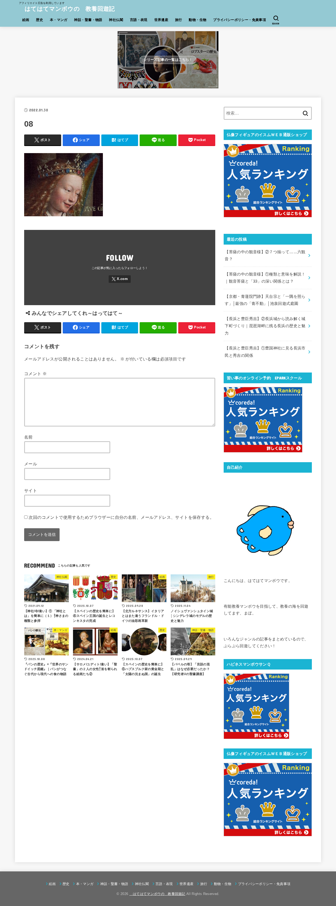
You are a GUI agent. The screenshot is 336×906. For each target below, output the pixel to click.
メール (30, 463)
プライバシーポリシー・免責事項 (239, 20)
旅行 (178, 20)
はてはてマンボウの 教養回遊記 (67, 9)
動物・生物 (197, 20)
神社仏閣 (116, 20)
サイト (30, 490)
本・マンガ (58, 20)
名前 (28, 437)
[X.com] (120, 279)
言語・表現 (139, 20)
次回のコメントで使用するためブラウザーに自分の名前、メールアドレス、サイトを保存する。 (121, 517)
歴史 (39, 20)
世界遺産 (161, 20)
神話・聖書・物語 (88, 20)
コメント (35, 373)
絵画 (25, 20)
